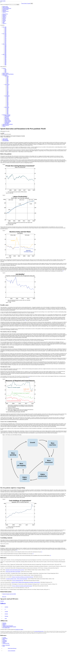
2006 (5, 48)
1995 (5, 60)
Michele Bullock (7, 115)
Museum (4, 624)
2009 (5, 45)
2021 (5, 32)
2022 (5, 31)
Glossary (4, 642)
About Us (4, 12)
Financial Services (6, 11)
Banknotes (4, 10)
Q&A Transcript (5, 139)
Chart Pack (4, 17)
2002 (5, 52)
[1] (41, 551)
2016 (5, 38)
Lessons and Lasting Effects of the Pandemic (13, 571)
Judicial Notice (5, 638)
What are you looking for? (4, 4)
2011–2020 (4, 33)
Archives (4, 19)
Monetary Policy (5, 6)
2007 (5, 47)
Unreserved (4, 623)
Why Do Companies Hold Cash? (17, 580)
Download (6, 140)
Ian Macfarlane (7, 95)
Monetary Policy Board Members (8, 74)
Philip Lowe (7, 117)
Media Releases (5, 13)
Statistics (4, 16)
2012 (5, 42)
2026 (5, 27)
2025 (5, 28)
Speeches (4, 14)
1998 (5, 57)
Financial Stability (5, 9)
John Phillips (7, 123)
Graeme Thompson (8, 121)
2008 (5, 46)
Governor (4, 68)
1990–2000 (4, 54)
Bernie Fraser (7, 107)
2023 (5, 30)
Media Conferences (6, 125)
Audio (5, 138)
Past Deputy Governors (6, 114)
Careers (4, 21)
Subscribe (2, 601)
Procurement (5, 641)
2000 (5, 55)
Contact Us (4, 23)
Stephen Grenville (8, 120)
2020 (5, 34)
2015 (5, 39)
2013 (5, 41)
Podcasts (4, 126)
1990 (5, 64)
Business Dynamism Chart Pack (9, 593)
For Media (4, 637)
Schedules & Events (6, 643)
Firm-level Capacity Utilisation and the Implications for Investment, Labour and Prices (25, 582)
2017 (5, 37)
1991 (5, 63)
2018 (5, 36)
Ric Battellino (7, 118)
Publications (5, 15)
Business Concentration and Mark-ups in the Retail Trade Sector (22, 576)
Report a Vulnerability (6, 645)
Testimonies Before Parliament (8, 124)
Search (18, 4)
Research (4, 18)
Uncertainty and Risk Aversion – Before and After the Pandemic (16, 578)
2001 (5, 53)
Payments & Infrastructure (7, 8)
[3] (50, 555)
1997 (5, 58)
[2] (25, 320)
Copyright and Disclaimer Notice (39, 631)
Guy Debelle (7, 116)
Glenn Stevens (7, 84)
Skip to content (2, 0)
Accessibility (5, 640)
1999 (5, 56)
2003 (5, 51)
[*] (16, 550)
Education (4, 20)
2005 (5, 49)
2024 (5, 29)
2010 (5, 44)
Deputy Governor (5, 73)
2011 (7, 90)
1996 (5, 59)
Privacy (4, 639)
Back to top (4, 596)
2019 (5, 35)
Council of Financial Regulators (8, 625)
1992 (5, 62)
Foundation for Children (19, 629)
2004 (5, 50)
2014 (5, 40)
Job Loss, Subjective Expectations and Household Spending (22, 585)
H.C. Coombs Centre (6, 627)
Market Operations (6, 7)
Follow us (3, 603)
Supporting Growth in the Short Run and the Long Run (15, 569)
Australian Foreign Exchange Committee (9, 626)
